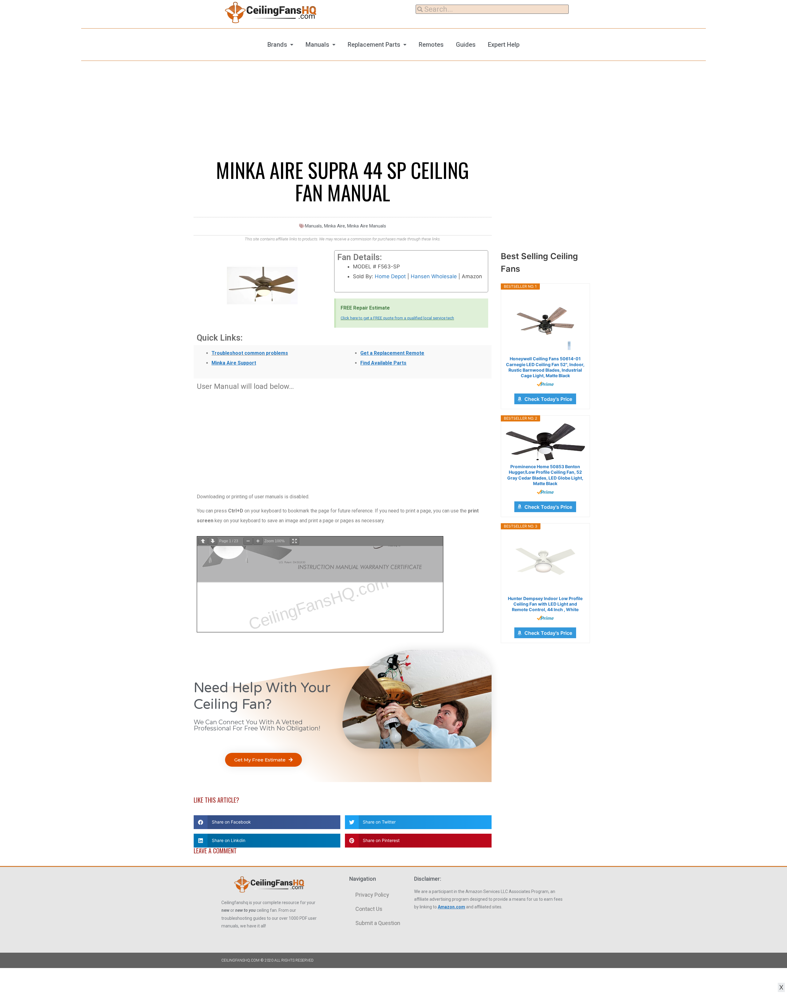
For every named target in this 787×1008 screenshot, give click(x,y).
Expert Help (504, 44)
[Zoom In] (258, 541)
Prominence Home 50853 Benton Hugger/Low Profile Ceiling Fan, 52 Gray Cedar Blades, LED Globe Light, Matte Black (545, 475)
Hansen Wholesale (434, 276)
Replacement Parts (374, 44)
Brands (277, 44)
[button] (263, 760)
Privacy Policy (372, 894)
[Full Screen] (294, 541)
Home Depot (390, 276)
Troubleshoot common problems (250, 353)
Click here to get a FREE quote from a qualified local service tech (397, 318)
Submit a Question (377, 923)
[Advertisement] (342, 438)
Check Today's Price (548, 399)
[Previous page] (203, 541)
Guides (466, 44)
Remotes (431, 44)
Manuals (317, 44)
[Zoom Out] (248, 541)
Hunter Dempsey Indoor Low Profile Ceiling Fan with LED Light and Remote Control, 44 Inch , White (545, 604)
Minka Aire (334, 226)
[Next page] (212, 541)
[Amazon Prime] (545, 383)
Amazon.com (451, 906)
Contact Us (368, 909)
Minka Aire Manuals (366, 226)
